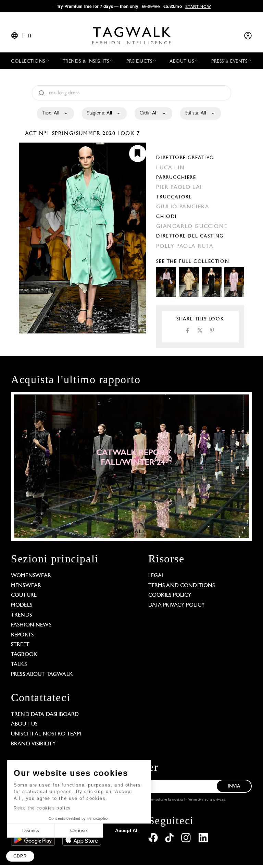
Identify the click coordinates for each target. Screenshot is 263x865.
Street (20, 644)
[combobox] (55, 113)
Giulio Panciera (182, 207)
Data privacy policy (176, 605)
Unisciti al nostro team (46, 734)
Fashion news (31, 625)
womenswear (31, 575)
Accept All (127, 830)
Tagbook (24, 654)
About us (24, 724)
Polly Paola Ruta (185, 246)
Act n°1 (38, 133)
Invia (234, 786)
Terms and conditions (181, 585)
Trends (21, 615)
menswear (26, 585)
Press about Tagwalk (42, 674)
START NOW (198, 6)
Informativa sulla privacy (204, 800)
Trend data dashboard (45, 714)
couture (24, 595)
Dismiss (30, 830)
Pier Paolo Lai (179, 187)
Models (21, 605)
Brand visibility (33, 744)
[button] (20, 856)
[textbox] (55, 113)
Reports (22, 635)
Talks (19, 664)
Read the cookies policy (42, 808)
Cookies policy (170, 595)
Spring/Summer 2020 (84, 133)
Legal (156, 575)
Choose (78, 830)
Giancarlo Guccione (191, 226)
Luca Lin (170, 168)
